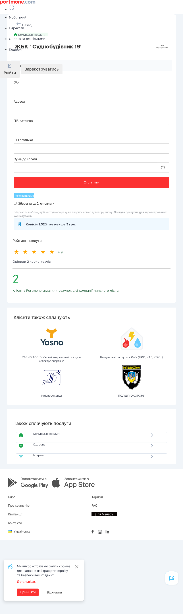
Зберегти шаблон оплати (36, 203)
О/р (16, 82)
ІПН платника (23, 140)
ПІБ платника (23, 121)
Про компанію (18, 505)
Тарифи (97, 497)
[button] (10, 69)
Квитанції (15, 514)
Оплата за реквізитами (27, 39)
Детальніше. (26, 581)
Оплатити (91, 182)
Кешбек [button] (15, 49)
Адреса (19, 101)
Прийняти (28, 592)
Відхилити (54, 592)
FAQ (95, 505)
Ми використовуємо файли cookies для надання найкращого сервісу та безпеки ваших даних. (43, 570)
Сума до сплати (25, 159)
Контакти (15, 523)
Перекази (16, 28)
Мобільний (17, 17)
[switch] (15, 203)
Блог (11, 497)
